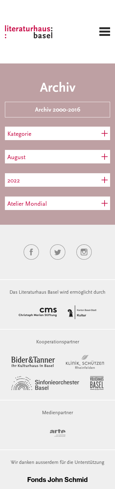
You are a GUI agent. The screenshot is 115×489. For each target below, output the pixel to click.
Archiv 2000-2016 (57, 110)
